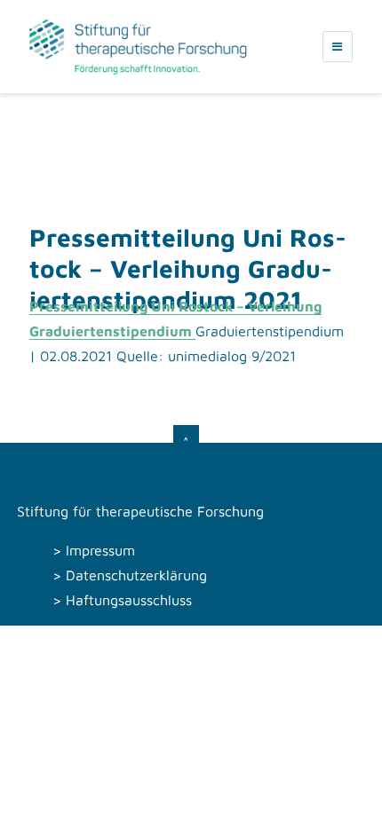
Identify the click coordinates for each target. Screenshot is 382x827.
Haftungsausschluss (129, 600)
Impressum (100, 550)
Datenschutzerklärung (136, 575)
